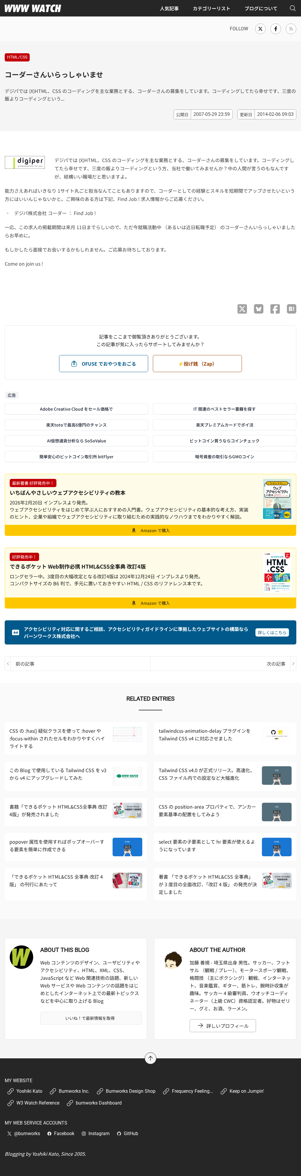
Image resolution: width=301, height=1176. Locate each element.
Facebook (64, 1133)
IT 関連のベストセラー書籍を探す (224, 409)
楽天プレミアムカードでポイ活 (224, 425)
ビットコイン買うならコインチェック (225, 441)
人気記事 (169, 8)
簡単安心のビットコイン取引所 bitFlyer (76, 456)
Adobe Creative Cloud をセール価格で (76, 409)
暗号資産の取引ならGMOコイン (224, 456)
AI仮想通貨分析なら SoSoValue (76, 441)
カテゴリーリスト (211, 8)
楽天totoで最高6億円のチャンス (76, 425)
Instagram (99, 1133)
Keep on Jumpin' (247, 1091)
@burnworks (27, 1133)
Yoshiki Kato (29, 1091)
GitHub (131, 1133)
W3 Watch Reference (37, 1103)
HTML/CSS (17, 57)
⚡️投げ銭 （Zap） (197, 363)
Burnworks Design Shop (130, 1091)
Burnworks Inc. (74, 1091)
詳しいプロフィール (227, 1025)
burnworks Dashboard (99, 1103)
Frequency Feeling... (192, 1091)
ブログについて (261, 8)
